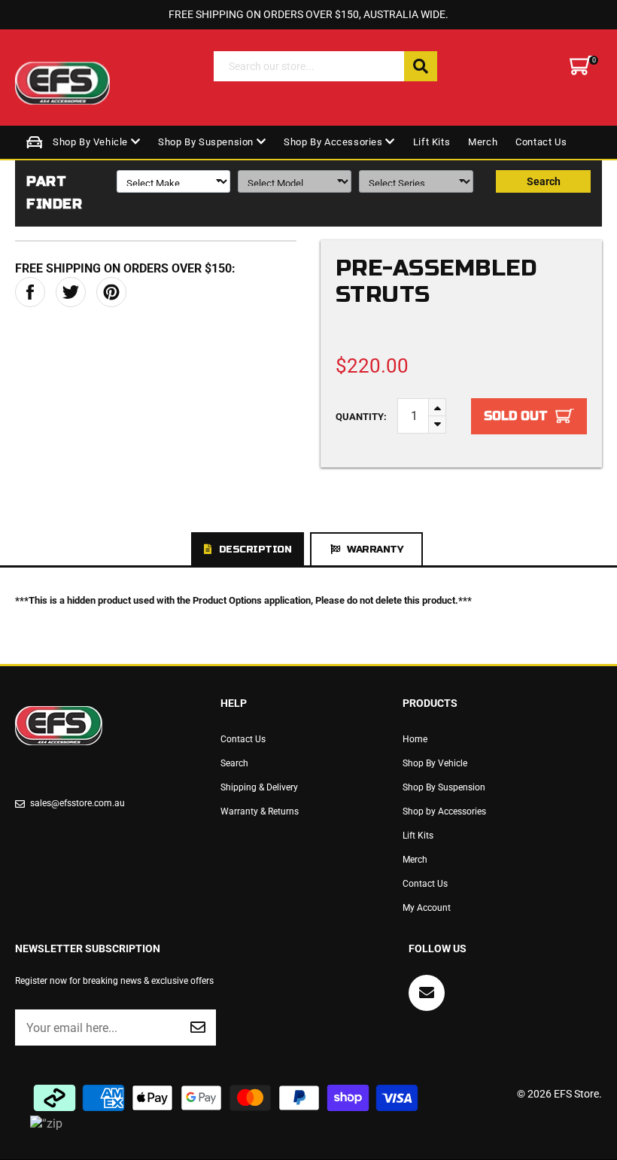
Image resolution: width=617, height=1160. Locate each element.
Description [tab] (255, 549)
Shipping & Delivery (259, 787)
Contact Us (541, 142)
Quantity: (361, 416)
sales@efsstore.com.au (77, 803)
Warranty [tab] (375, 549)
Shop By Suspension (207, 142)
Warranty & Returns (259, 811)
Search (544, 181)
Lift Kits (431, 142)
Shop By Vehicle (92, 142)
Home (415, 739)
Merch (482, 142)
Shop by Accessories (334, 142)
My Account (427, 908)
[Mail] (427, 993)
